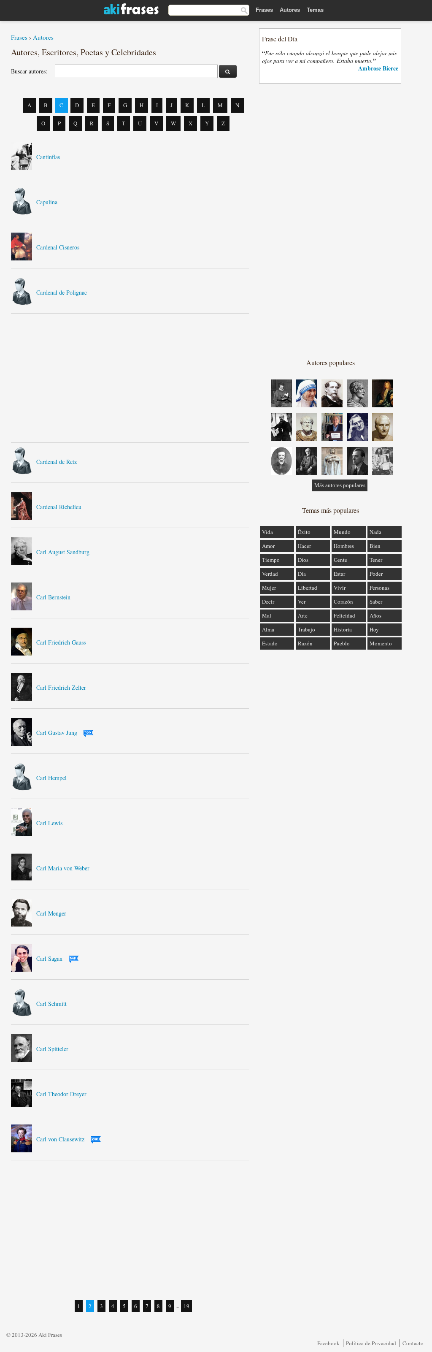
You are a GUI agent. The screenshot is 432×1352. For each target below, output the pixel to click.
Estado (270, 643)
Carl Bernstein (53, 597)
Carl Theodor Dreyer (61, 1094)
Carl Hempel (51, 778)
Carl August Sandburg (62, 552)
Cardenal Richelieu (58, 507)
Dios (303, 560)
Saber (376, 601)
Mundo (342, 532)
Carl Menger (51, 913)
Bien (375, 546)
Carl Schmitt (51, 1004)
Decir (268, 601)
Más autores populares (339, 485)
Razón (305, 643)
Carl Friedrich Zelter (61, 687)
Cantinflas (48, 157)
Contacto (413, 1343)
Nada (375, 532)
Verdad (270, 573)
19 (186, 1306)
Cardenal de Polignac (61, 292)
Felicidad (344, 615)
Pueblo (342, 643)
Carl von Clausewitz (60, 1139)
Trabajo (306, 629)
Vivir (340, 587)
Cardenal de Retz (56, 462)
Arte (303, 615)
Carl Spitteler (52, 1049)
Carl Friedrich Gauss (61, 642)
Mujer (269, 587)
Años (375, 615)
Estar (339, 573)
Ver (301, 601)
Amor (268, 546)
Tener (376, 560)
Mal (266, 615)
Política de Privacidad (371, 1343)
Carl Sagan (49, 958)
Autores (290, 10)
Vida (267, 532)
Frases (264, 10)
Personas (379, 587)
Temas (315, 10)
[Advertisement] (130, 378)
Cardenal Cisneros (57, 247)
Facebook (328, 1343)
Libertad (307, 587)
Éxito (304, 532)
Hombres (344, 546)
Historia (343, 629)
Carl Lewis (49, 823)
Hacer (304, 546)
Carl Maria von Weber (62, 868)
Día (302, 573)
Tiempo (271, 560)
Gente (340, 560)
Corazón (343, 601)
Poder (376, 573)
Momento (381, 643)
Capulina (46, 202)
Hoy (374, 629)
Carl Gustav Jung (56, 733)
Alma (268, 629)
